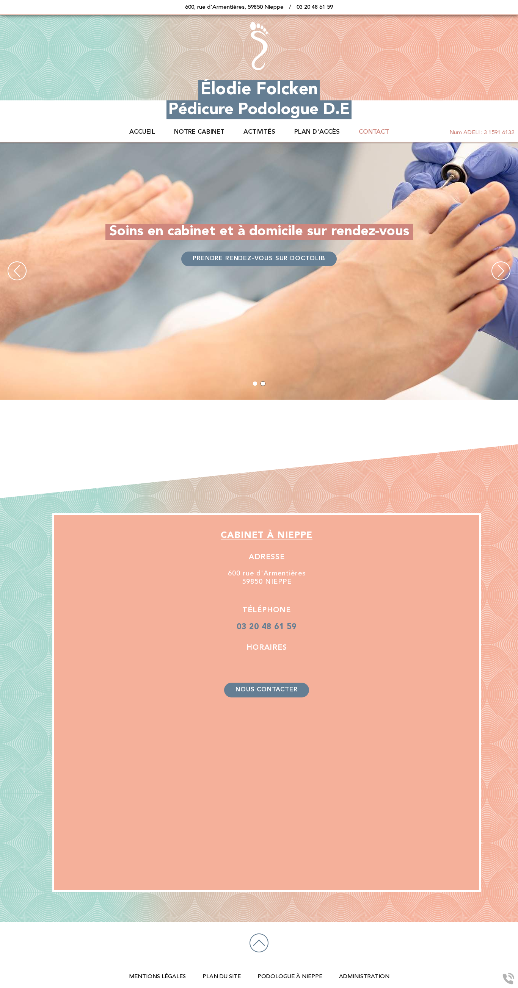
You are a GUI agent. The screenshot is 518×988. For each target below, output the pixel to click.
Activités (259, 132)
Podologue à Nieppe (289, 977)
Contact (374, 132)
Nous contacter (266, 690)
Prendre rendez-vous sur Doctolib (259, 259)
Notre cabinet (199, 132)
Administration (364, 977)
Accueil (142, 132)
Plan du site (221, 977)
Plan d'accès (317, 132)
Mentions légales (157, 977)
